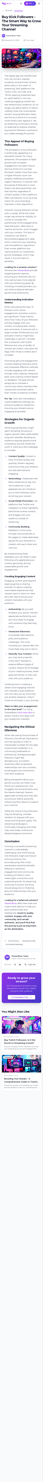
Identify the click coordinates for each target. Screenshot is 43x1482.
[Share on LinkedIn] (20, 964)
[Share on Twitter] (15, 964)
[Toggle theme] (21, 3)
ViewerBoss (23, 270)
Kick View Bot (25, 712)
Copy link (32, 964)
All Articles (8, 10)
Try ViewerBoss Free (19, 997)
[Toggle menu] (39, 3)
